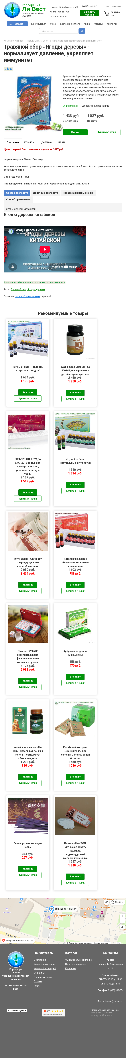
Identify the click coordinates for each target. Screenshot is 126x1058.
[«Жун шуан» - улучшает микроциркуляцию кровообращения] (28, 531)
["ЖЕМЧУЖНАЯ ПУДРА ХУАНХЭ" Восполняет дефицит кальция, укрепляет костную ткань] (28, 432)
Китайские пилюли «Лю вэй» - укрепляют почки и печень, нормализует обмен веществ (28, 751)
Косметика (70, 968)
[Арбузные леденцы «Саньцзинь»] (75, 624)
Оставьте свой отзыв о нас (104, 1010)
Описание (12, 142)
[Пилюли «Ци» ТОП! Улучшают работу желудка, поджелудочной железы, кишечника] (75, 816)
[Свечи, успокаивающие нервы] (28, 816)
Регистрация (116, 7)
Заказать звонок (89, 13)
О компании (40, 960)
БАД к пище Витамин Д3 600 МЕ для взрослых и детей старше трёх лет (75, 370)
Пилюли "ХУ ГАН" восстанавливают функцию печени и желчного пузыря (28, 655)
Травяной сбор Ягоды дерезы (28, 289)
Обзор (8, 68)
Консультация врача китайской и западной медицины (45, 968)
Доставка (45, 142)
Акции (87, 24)
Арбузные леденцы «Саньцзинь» (75, 653)
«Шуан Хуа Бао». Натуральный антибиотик (75, 461)
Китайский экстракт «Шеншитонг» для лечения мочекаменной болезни (75, 751)
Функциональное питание (78, 960)
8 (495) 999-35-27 (89, 6)
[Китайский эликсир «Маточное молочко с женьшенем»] (75, 531)
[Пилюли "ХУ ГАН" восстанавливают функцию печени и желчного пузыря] (28, 624)
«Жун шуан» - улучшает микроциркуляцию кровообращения (28, 562)
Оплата (61, 142)
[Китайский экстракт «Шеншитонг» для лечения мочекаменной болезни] (75, 720)
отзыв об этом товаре (27, 296)
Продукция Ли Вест (38, 41)
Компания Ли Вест (13, 41)
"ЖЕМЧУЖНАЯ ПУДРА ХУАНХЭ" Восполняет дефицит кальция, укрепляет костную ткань (27, 463)
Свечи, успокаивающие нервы (28, 845)
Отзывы (98, 24)
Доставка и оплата (70, 24)
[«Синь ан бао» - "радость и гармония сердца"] (28, 339)
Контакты (112, 24)
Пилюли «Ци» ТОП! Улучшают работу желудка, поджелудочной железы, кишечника (75, 847)
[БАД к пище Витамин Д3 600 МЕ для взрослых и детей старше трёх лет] (75, 339)
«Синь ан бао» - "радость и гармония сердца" (28, 368)
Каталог (18, 24)
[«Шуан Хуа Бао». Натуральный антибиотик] (75, 432)
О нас (53, 24)
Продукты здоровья (75, 964)
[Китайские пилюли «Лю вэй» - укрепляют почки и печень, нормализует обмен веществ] (28, 720)
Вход (107, 7)
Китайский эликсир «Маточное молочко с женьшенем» (75, 562)
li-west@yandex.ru (114, 1001)
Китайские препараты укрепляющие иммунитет (77, 41)
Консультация (38, 24)
